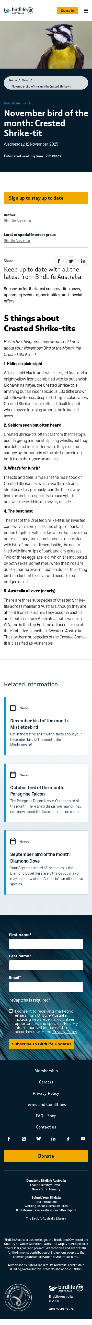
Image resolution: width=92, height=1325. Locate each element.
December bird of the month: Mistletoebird (39, 723)
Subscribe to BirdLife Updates (41, 1044)
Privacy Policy (64, 1031)
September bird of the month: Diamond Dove (40, 857)
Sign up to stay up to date (36, 198)
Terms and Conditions (46, 1104)
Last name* (20, 956)
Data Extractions (45, 1201)
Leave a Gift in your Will (46, 1184)
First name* (20, 935)
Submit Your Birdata (46, 1197)
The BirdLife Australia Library (46, 1218)
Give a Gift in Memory (46, 1189)
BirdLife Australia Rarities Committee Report (46, 1210)
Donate (67, 10)
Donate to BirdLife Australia (46, 1180)
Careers (46, 1082)
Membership (46, 1070)
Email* (15, 977)
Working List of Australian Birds (46, 1205)
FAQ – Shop (46, 1115)
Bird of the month (17, 103)
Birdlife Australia (17, 240)
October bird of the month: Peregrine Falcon (37, 790)
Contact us (46, 1127)
